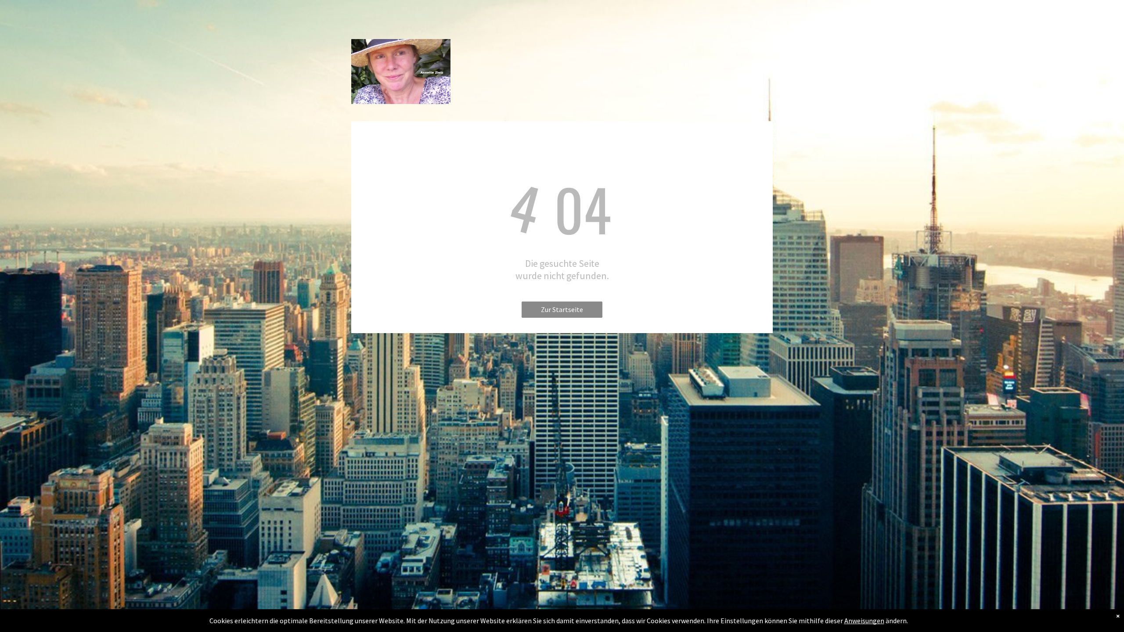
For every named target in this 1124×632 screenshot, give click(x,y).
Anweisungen (864, 620)
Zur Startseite (562, 309)
